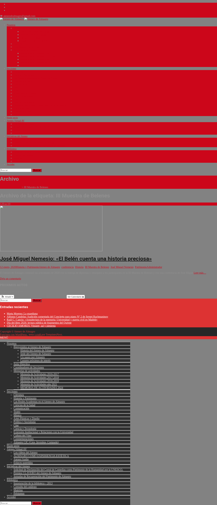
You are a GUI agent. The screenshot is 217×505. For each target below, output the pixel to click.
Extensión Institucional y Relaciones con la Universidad (40, 105)
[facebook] (8, 4)
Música (17, 90)
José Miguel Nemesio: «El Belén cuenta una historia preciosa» (76, 258)
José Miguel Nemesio (122, 267)
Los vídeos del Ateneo (24, 124)
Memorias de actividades (25, 50)
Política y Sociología (24, 96)
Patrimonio (141, 267)
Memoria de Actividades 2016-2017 (37, 53)
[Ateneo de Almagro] (24, 19)
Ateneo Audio (20, 130)
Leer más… (200, 272)
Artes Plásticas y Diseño (25, 93)
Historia (79, 267)
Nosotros (11, 25)
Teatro (17, 87)
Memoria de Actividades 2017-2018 (37, 56)
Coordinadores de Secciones (27, 47)
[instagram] (8, 10)
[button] (7, 296)
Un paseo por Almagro (31, 38)
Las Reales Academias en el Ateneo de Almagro (36, 78)
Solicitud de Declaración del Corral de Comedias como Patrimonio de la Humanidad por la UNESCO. (63, 139)
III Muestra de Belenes (97, 267)
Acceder (11, 164)
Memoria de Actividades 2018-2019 (37, 59)
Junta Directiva (21, 44)
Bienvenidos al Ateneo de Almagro (30, 28)
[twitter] (8, 7)
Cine (16, 99)
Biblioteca (11, 149)
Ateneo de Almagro (49, 267)
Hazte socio (12, 117)
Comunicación (20, 84)
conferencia (67, 267)
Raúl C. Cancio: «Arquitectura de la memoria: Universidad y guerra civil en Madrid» (52, 319)
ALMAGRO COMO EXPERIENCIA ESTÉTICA (38, 127)
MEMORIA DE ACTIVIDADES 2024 (38, 65)
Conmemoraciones (22, 111)
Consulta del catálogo (24, 155)
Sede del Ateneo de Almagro (34, 34)
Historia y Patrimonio (24, 75)
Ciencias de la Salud (23, 81)
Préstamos (18, 161)
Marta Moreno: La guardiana (22, 313)
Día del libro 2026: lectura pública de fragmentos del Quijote (39, 322)
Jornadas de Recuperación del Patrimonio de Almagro (39, 145)
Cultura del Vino (21, 108)
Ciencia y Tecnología (24, 102)
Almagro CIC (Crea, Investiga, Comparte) (34, 114)
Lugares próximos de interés (33, 41)
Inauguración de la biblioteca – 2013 (31, 152)
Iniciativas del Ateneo (17, 136)
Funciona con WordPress (13, 334)
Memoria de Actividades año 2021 (36, 62)
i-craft (38, 334)
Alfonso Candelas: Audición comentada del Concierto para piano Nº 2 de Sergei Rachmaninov (57, 316)
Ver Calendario (75, 296)
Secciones (11, 68)
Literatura (18, 72)
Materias (18, 158)
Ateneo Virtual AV (15, 120)
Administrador (154, 267)
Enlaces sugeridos (22, 133)
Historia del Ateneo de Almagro (35, 31)
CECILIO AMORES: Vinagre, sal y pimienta (31, 325)
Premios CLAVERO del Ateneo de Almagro (35, 142)
